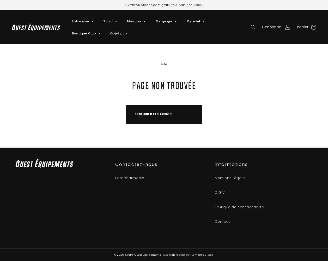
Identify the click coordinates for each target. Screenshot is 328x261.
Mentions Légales (231, 178)
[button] (253, 27)
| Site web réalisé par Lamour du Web (187, 255)
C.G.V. (220, 192)
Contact (222, 221)
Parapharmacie (129, 178)
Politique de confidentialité (239, 207)
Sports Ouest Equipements (143, 255)
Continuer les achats (153, 114)
